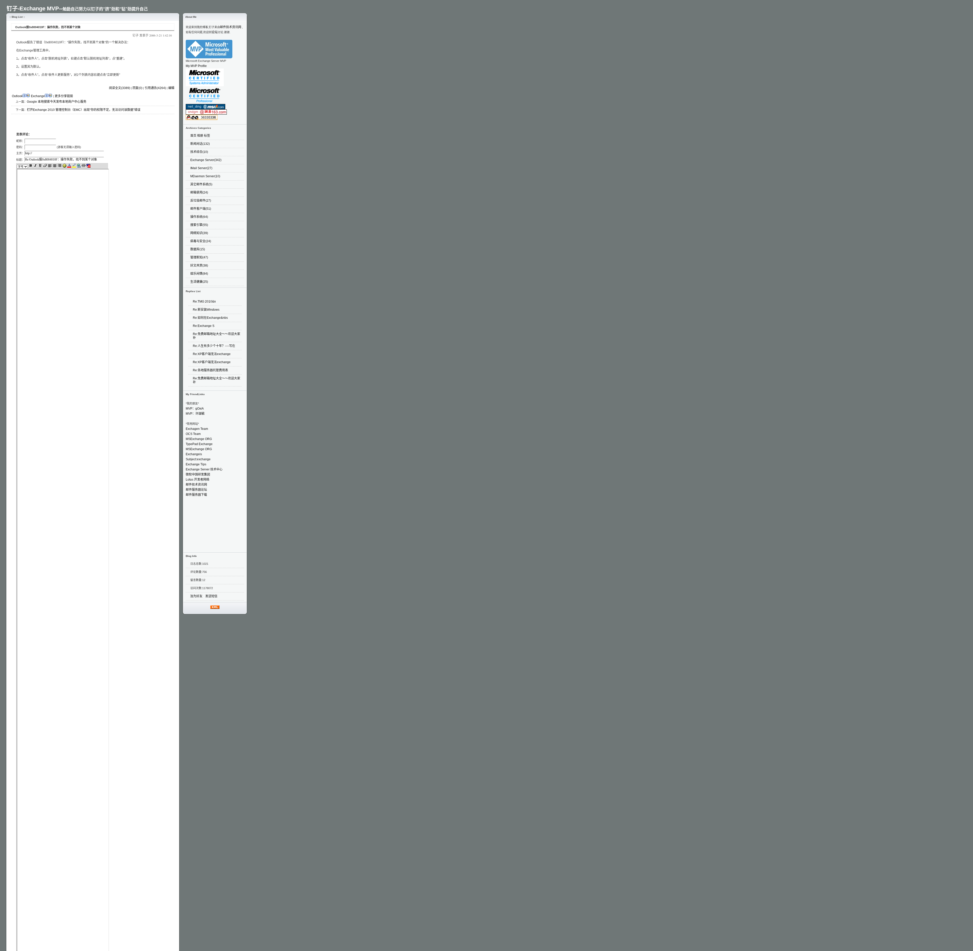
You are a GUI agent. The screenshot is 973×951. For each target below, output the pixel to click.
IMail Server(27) (201, 168)
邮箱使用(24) (199, 192)
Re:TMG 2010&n (204, 301)
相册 (200, 135)
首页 (193, 135)
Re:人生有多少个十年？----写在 (214, 346)
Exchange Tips (196, 464)
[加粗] (31, 166)
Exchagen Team (197, 429)
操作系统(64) (199, 217)
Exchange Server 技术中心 (204, 469)
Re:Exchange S (203, 326)
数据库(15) (197, 249)
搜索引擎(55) (199, 225)
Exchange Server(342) (205, 160)
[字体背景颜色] (74, 166)
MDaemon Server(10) (205, 176)
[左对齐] (50, 166)
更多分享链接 (64, 96)
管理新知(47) (199, 257)
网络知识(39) (199, 233)
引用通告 (155, 88)
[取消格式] (45, 166)
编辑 (171, 88)
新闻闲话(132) (200, 144)
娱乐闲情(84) (199, 273)
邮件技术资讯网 (230, 27)
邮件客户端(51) (200, 208)
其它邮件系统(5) (201, 184)
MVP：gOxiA (195, 408)
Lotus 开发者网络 (197, 479)
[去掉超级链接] (84, 166)
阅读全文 (119, 88)
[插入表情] (64, 166)
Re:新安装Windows (206, 309)
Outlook (17, 96)
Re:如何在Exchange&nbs (210, 318)
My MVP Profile (196, 66)
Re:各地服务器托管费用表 (210, 370)
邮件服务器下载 (196, 495)
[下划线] (40, 166)
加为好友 (196, 596)
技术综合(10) (199, 152)
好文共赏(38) (199, 265)
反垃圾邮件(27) (200, 200)
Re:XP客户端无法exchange (212, 354)
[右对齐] (60, 166)
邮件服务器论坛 (196, 489)
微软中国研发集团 (198, 474)
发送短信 (211, 596)
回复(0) (137, 88)
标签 (207, 135)
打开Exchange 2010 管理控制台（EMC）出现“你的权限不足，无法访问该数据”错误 (83, 110)
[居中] (55, 166)
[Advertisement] (70, 121)
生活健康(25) (199, 282)
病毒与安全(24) (200, 241)
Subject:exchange (198, 459)
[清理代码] (88, 166)
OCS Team (193, 434)
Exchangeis (194, 454)
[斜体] (35, 166)
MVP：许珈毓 (195, 413)
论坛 (215, 32)
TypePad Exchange (199, 444)
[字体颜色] (69, 166)
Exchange (38, 96)
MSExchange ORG (199, 439)
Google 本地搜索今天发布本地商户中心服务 (56, 101)
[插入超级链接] (79, 166)
